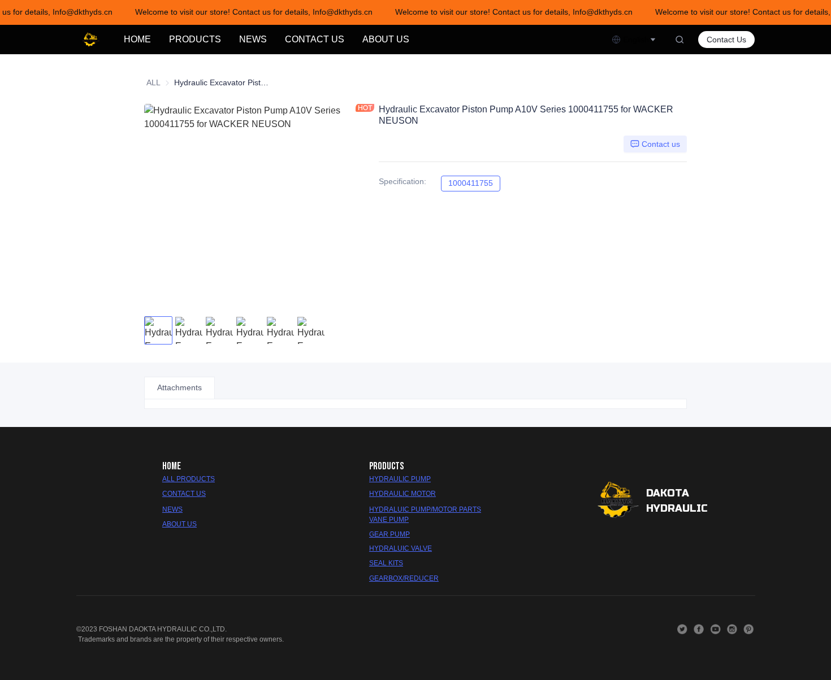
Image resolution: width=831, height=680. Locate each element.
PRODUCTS (195, 39)
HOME (137, 39)
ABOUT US (385, 39)
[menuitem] (137, 39)
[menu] (363, 39)
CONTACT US (314, 39)
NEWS (253, 39)
